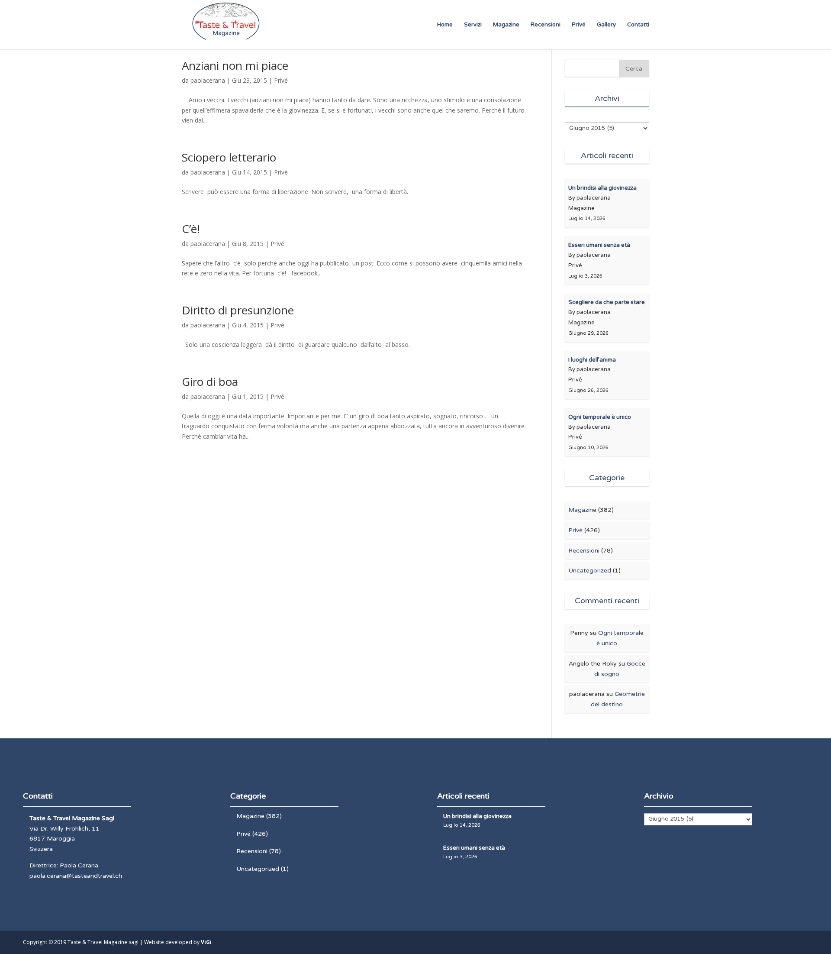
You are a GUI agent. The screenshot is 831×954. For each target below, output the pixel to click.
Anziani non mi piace (235, 65)
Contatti (638, 25)
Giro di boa (210, 381)
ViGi (206, 942)
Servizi (473, 25)
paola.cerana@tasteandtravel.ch (75, 876)
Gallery (606, 25)
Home (445, 25)
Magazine (506, 25)
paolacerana (207, 80)
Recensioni (545, 25)
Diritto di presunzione (238, 310)
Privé (579, 25)
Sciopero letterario (229, 157)
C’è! (191, 228)
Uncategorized (589, 570)
